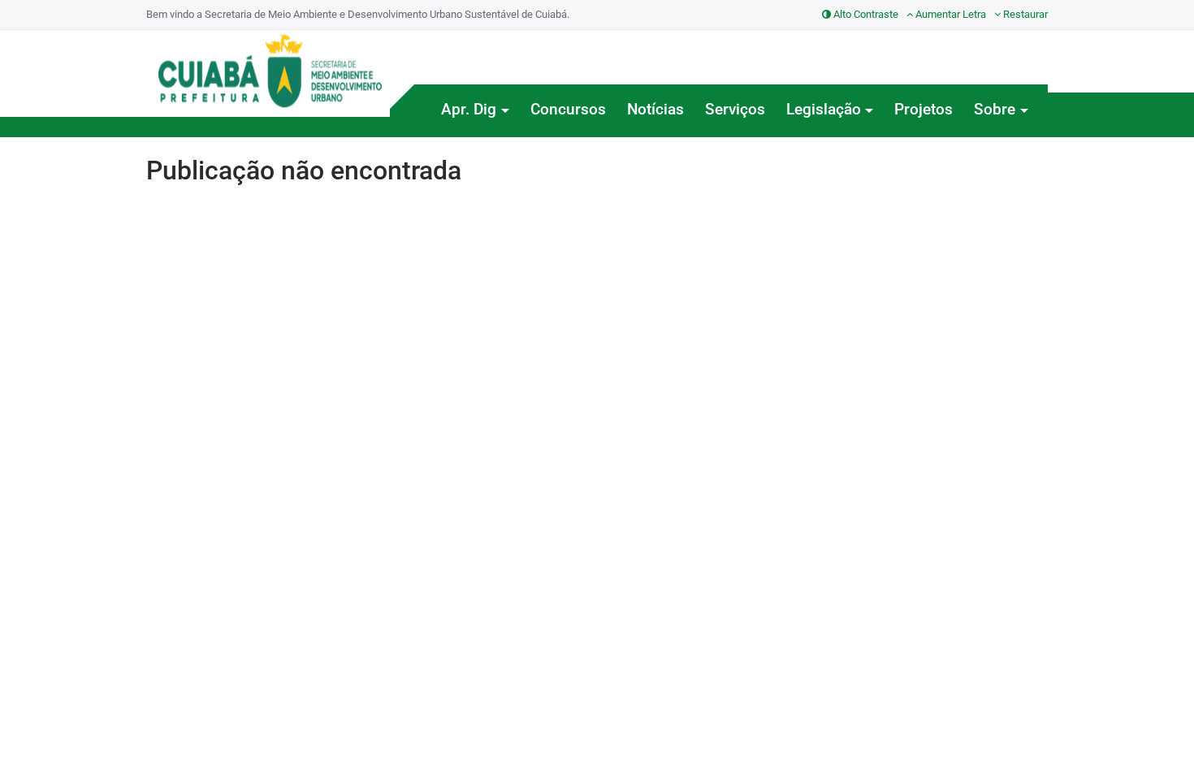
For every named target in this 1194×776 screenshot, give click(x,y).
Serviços (735, 109)
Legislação (823, 109)
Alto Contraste (864, 14)
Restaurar (1024, 14)
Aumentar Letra (949, 14)
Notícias (655, 109)
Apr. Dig (468, 109)
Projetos (923, 109)
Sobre (994, 109)
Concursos (568, 109)
